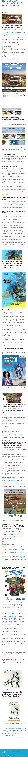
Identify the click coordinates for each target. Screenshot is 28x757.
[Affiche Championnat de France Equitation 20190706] (12, 111)
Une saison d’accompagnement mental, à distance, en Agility (13, 405)
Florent (21, 29)
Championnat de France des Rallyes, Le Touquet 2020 (12, 26)
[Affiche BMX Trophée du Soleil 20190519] (12, 255)
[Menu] (24, 3)
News (16, 29)
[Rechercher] (20, 3)
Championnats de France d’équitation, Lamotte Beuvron (13, 118)
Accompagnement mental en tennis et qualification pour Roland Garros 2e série (12, 694)
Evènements (12, 29)
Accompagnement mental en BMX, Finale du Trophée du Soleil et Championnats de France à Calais (12, 264)
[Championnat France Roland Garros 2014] (12, 680)
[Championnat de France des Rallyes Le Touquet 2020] (12, 19)
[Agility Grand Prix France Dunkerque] (12, 398)
